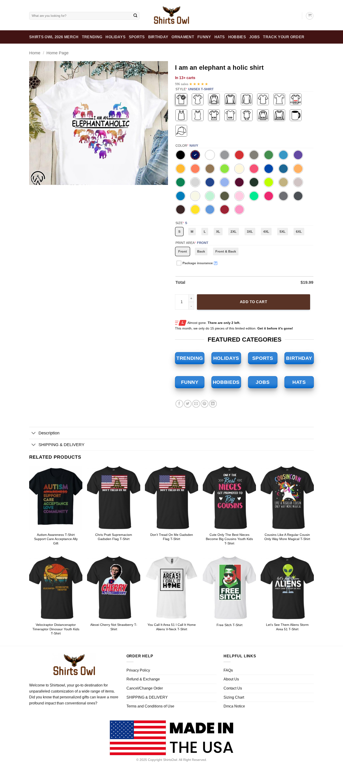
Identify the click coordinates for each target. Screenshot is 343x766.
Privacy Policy (138, 670)
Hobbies (237, 37)
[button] (35, 179)
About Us (231, 679)
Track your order (283, 37)
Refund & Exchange (143, 679)
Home (34, 52)
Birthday (158, 37)
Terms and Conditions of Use (150, 706)
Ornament (183, 37)
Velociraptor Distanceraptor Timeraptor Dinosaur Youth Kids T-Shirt (55, 629)
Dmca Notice (234, 706)
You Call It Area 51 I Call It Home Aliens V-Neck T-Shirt (171, 627)
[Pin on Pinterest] (204, 404)
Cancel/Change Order (144, 688)
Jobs (254, 37)
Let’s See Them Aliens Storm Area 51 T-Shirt (287, 627)
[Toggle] (33, 434)
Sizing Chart (234, 697)
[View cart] (309, 16)
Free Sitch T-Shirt (229, 625)
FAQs (228, 670)
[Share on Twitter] (188, 404)
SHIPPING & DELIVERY (61, 444)
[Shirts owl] (171, 15)
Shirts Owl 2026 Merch (54, 37)
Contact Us (233, 688)
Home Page (57, 52)
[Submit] (135, 16)
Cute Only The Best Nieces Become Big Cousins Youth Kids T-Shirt (229, 539)
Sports (137, 37)
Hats (219, 37)
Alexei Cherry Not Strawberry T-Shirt (113, 627)
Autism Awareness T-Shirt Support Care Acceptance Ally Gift (56, 539)
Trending (92, 37)
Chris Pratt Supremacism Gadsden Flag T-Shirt (113, 537)
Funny (204, 37)
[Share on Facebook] (179, 404)
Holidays (115, 37)
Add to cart (253, 302)
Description (49, 433)
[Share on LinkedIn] (213, 404)
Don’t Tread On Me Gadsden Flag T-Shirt (171, 537)
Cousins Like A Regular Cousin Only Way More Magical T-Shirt (287, 537)
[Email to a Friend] (196, 404)
